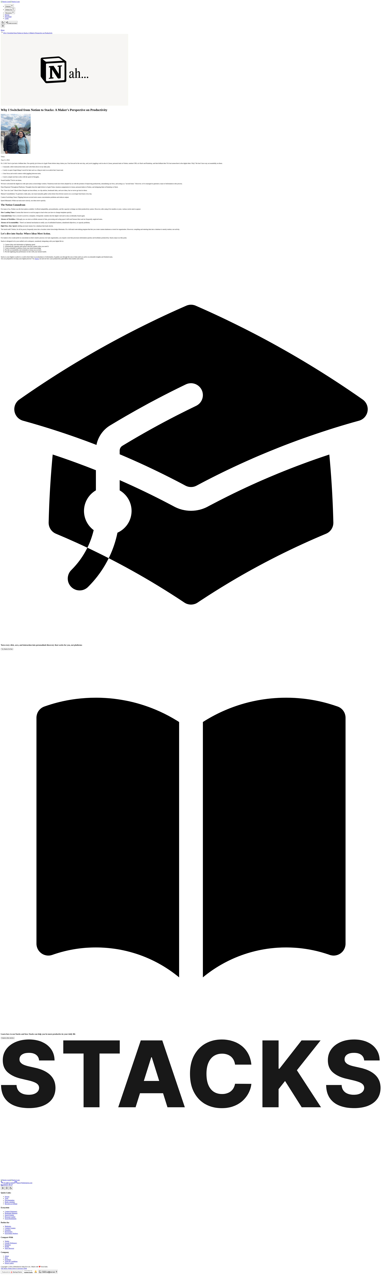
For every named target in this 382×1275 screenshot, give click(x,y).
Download (8, 17)
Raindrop (8, 1245)
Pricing (7, 15)
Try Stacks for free (7, 649)
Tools (6, 1198)
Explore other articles (8, 1038)
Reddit (7, 1246)
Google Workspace (11, 1243)
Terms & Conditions (11, 1261)
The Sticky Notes (6, 1268)
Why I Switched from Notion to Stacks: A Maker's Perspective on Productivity (27, 33)
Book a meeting (10, 1202)
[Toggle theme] (3, 22)
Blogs (2, 30)
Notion (7, 1241)
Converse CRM (22, 1268)
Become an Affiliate (11, 1204)
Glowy (14, 1268)
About (7, 1256)
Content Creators (10, 1228)
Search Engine (9, 1215)
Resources (9, 13)
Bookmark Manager (11, 1213)
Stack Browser (9, 1248)
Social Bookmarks (10, 1218)
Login (7, 18)
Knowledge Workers (11, 1233)
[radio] (3, 1188)
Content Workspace (11, 1211)
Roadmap (8, 1259)
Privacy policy (9, 1263)
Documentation (9, 1200)
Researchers (8, 1232)
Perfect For (9, 9)
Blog (6, 1258)
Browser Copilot (10, 1217)
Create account (12, 23)
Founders (8, 1230)
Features (8, 6)
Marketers (8, 1226)
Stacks (37, 259)
